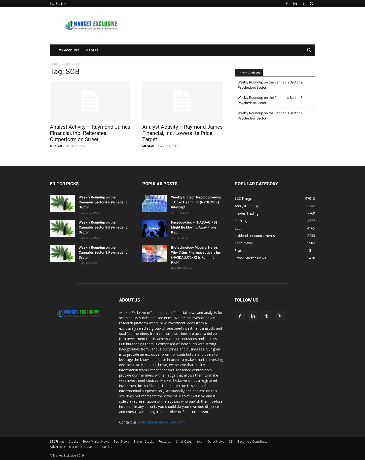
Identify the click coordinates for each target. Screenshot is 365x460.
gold (199, 441)
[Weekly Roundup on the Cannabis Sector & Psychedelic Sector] (62, 203)
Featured (165, 441)
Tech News (121, 441)
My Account (69, 50)
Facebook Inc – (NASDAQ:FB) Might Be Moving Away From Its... (194, 227)
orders (92, 50)
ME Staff (56, 146)
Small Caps (183, 441)
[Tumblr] (303, 3)
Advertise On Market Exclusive (71, 447)
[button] (309, 50)
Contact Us (104, 447)
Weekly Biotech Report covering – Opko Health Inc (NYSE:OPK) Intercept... (196, 202)
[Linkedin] (295, 3)
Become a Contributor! (253, 441)
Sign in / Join (58, 3)
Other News (215, 441)
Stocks (73, 441)
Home (54, 64)
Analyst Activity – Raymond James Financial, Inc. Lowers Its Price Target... (182, 133)
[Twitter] (311, 3)
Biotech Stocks (144, 441)
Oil (231, 441)
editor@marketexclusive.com (161, 422)
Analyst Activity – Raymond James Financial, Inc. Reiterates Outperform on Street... (90, 133)
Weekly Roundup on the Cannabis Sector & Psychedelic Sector (270, 84)
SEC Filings (57, 441)
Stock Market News (96, 441)
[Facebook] (287, 3)
